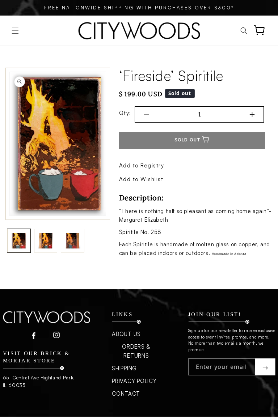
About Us (126, 334)
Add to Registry (141, 165)
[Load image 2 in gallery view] (45, 240)
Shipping (124, 368)
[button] (15, 31)
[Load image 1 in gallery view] (18, 240)
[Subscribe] (265, 366)
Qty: (125, 113)
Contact (126, 393)
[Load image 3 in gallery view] (72, 240)
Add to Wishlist (141, 179)
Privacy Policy (134, 381)
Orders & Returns (136, 351)
